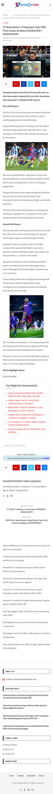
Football (20, 776)
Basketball (31, 776)
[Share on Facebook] (24, 84)
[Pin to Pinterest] (37, 84)
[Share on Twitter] (30, 84)
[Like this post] (17, 84)
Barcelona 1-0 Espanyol (15, 446)
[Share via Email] (44, 84)
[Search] (50, 5)
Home (5, 15)
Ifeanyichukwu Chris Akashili (22, 481)
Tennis (41, 776)
